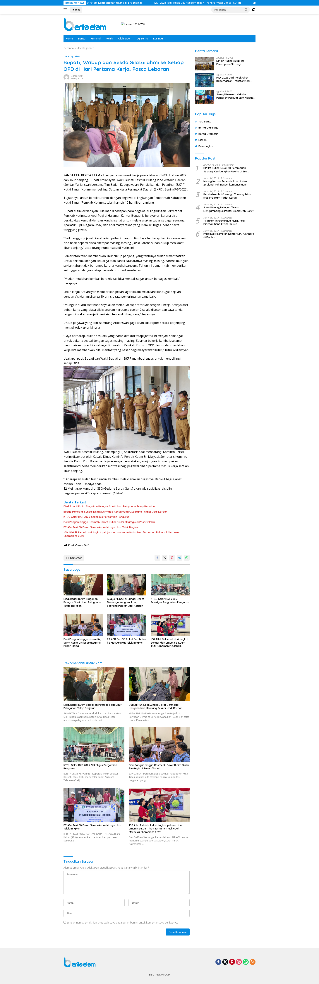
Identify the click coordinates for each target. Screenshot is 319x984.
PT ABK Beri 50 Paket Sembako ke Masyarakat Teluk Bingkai (101, 527)
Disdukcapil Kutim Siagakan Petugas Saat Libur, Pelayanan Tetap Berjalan (109, 506)
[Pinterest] (232, 962)
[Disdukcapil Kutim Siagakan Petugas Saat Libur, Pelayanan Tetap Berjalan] (83, 585)
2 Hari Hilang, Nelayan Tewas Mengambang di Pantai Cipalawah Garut (228, 209)
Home (69, 38)
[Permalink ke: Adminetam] (66, 77)
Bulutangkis (205, 146)
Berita (81, 38)
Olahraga (124, 38)
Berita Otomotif (208, 134)
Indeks (76, 9)
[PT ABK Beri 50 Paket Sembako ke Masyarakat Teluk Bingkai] (126, 625)
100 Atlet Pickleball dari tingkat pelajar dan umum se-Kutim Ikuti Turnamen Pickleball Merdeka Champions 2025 (121, 534)
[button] (246, 10)
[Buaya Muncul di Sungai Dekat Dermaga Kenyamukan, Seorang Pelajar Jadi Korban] (126, 585)
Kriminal (96, 38)
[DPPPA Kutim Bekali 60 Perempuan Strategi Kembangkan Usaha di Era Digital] (204, 63)
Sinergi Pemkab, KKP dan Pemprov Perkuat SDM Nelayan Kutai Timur (235, 96)
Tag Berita (141, 38)
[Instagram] (239, 962)
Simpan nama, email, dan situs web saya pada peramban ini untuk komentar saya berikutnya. (122, 922)
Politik (109, 38)
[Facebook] (218, 962)
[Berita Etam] (86, 24)
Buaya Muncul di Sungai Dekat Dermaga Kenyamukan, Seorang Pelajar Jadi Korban (115, 511)
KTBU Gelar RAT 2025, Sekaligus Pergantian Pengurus (96, 517)
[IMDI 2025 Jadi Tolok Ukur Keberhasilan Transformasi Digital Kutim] (204, 80)
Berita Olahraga (208, 127)
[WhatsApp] (246, 962)
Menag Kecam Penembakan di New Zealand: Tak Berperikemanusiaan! (225, 183)
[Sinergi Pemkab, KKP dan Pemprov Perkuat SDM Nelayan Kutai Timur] (204, 97)
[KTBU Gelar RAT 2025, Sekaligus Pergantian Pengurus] (170, 585)
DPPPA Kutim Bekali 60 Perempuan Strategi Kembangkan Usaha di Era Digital (232, 62)
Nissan (202, 140)
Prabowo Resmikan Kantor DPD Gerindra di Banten (228, 235)
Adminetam (77, 75)
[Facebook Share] (157, 558)
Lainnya (158, 38)
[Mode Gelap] (253, 10)
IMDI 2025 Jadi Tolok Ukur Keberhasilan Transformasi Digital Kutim (156, 2)
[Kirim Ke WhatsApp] (187, 558)
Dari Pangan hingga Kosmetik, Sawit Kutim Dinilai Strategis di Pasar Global (109, 522)
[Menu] (66, 10)
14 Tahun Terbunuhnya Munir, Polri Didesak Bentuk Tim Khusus (224, 222)
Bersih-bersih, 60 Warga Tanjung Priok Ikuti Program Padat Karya (227, 196)
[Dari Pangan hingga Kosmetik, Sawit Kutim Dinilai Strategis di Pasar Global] (83, 625)
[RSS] (252, 962)
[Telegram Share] (179, 558)
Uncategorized (72, 56)
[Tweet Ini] (164, 558)
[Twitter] (225, 962)
